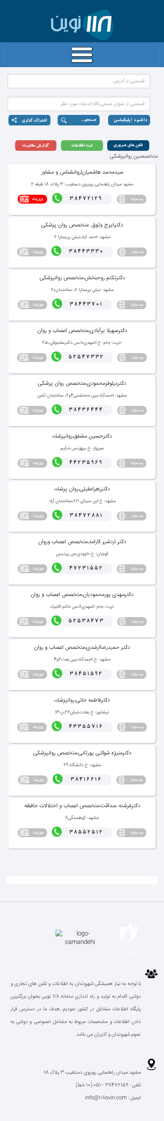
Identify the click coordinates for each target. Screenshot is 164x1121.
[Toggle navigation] (82, 55)
